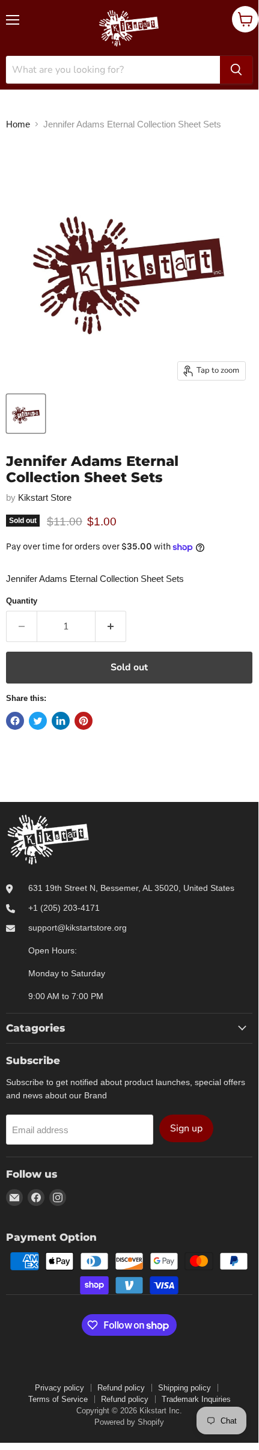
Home (18, 124)
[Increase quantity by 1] (111, 626)
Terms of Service (58, 1399)
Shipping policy (184, 1387)
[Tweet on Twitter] (38, 721)
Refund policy (121, 1387)
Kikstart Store (45, 497)
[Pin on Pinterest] (84, 721)
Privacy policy (59, 1387)
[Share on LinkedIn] (61, 721)
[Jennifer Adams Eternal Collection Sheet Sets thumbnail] (26, 413)
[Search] (236, 70)
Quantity (21, 601)
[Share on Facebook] (15, 721)
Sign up (186, 1128)
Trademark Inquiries (196, 1399)
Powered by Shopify (129, 1422)
